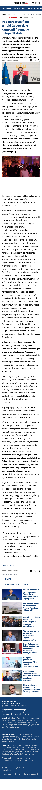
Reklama (16, 774)
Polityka (16, 14)
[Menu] (3, 3)
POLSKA (17, 9)
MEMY (39, 9)
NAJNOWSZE (7, 9)
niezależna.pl (6, 14)
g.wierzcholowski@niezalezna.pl (14, 706)
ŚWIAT (24, 9)
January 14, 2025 (30, 556)
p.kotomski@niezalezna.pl (23, 714)
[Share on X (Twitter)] (35, 60)
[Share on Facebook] (31, 60)
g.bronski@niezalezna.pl (25, 712)
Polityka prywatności (30, 774)
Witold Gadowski (12, 60)
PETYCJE (31, 9)
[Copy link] (39, 60)
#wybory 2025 (8, 565)
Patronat (7, 774)
